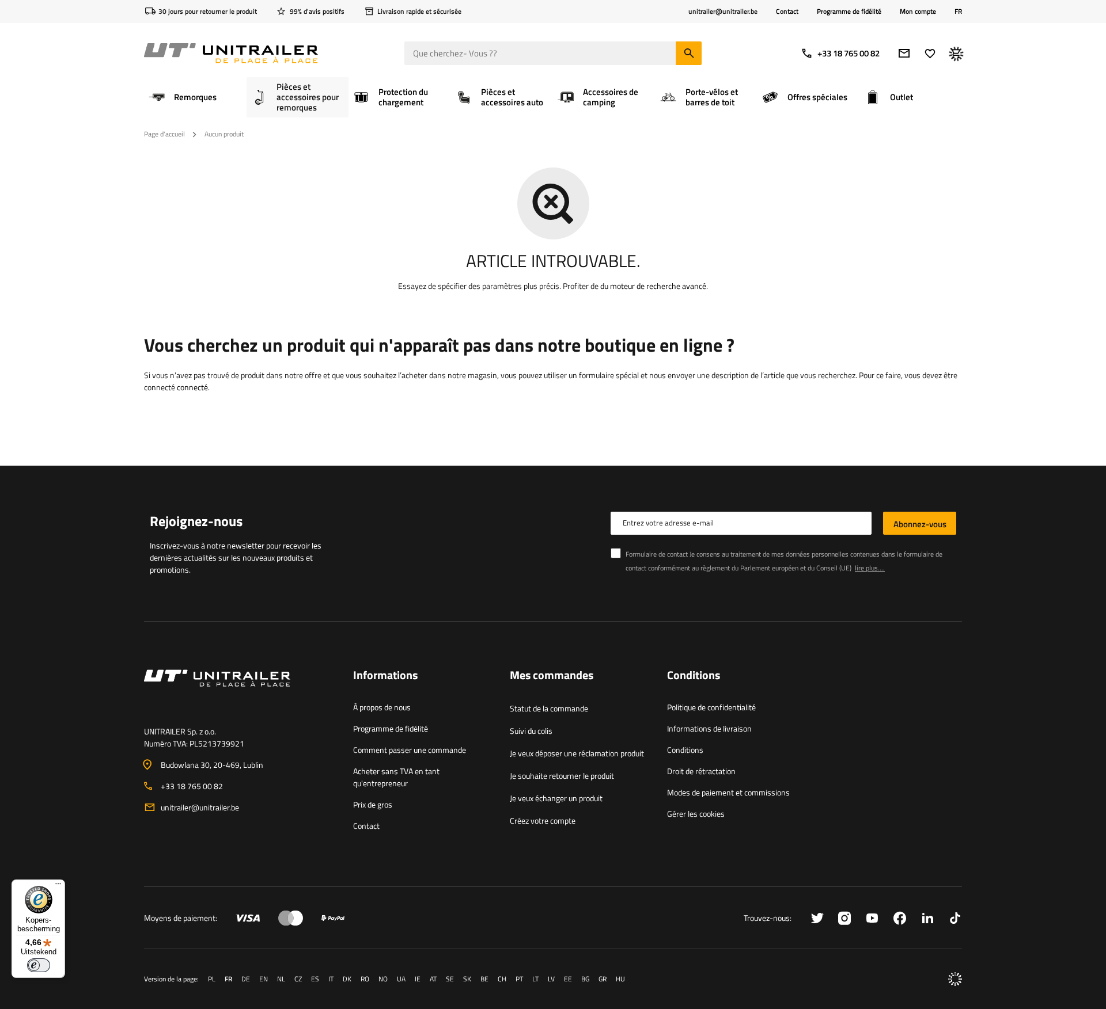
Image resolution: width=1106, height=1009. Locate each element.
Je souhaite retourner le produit (562, 776)
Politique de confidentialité (711, 707)
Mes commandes (551, 676)
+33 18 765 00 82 (848, 53)
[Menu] (58, 886)
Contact (787, 11)
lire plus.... (870, 567)
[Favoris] (930, 53)
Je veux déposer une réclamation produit (577, 753)
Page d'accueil (164, 133)
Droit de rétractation (701, 771)
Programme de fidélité (849, 11)
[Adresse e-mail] (904, 53)
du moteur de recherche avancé (653, 286)
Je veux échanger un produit (556, 798)
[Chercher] (689, 53)
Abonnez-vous (919, 524)
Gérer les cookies (696, 814)
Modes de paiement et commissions (728, 792)
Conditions (685, 750)
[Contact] (239, 692)
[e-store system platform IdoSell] (955, 979)
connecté (192, 387)
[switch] (38, 965)
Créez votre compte (542, 820)
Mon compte (918, 11)
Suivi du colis (531, 731)
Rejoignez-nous (196, 521)
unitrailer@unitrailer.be (200, 807)
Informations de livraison (709, 728)
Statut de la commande (549, 708)
